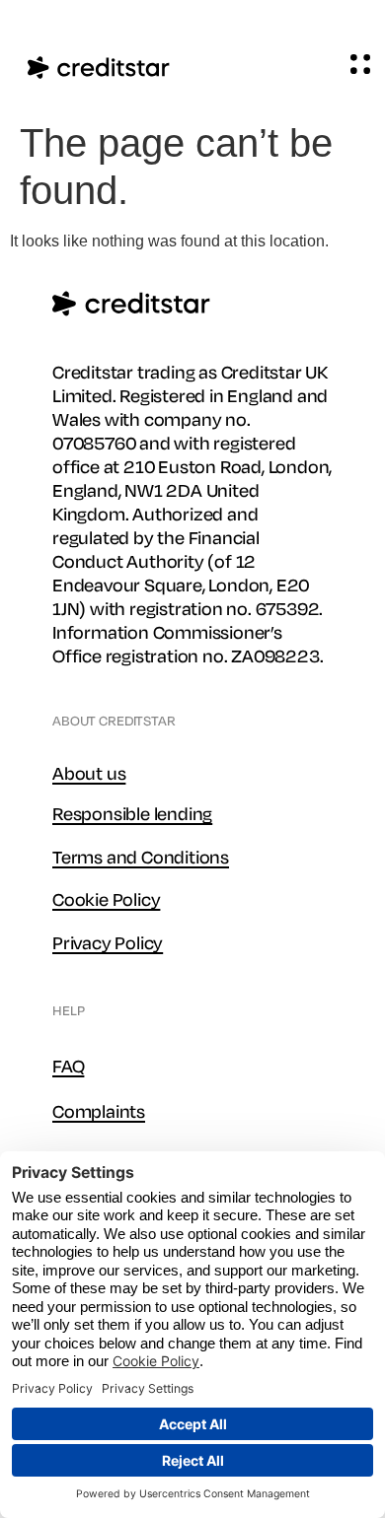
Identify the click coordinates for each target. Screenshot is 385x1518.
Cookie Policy (106, 900)
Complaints (98, 1112)
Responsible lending (132, 814)
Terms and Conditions (140, 857)
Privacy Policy (107, 943)
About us (88, 774)
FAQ (68, 1066)
